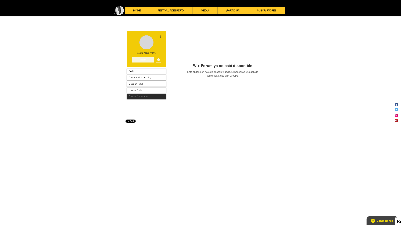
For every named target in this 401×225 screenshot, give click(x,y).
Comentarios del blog (140, 77)
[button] (170, 10)
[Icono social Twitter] (396, 109)
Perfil (131, 71)
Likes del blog (136, 83)
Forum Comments (138, 96)
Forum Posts (135, 90)
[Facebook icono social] (396, 104)
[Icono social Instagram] (396, 115)
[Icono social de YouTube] (396, 120)
